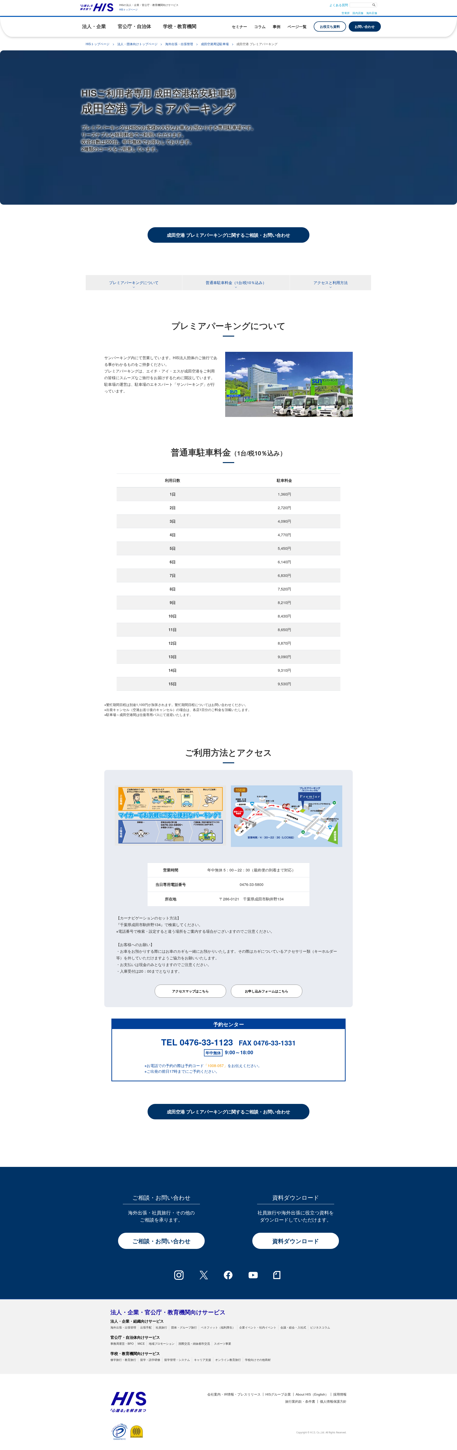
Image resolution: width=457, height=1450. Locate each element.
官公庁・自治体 (134, 26)
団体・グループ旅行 (184, 1327)
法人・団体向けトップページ (137, 44)
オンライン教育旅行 (228, 1360)
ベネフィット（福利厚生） (218, 1327)
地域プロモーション (161, 1343)
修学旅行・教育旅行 (123, 1360)
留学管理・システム (177, 1360)
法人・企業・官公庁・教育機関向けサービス (168, 1312)
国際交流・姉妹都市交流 (194, 1343)
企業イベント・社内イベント (257, 1327)
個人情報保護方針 (333, 1401)
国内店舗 (358, 13)
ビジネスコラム (320, 1327)
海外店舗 (371, 13)
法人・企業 (94, 26)
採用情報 (340, 1394)
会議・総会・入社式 (293, 1327)
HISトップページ (128, 9)
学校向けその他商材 (258, 1360)
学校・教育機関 (179, 26)
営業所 (346, 13)
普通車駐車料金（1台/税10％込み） (236, 282)
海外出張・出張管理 (179, 44)
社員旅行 (161, 1327)
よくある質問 (338, 5)
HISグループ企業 (278, 1394)
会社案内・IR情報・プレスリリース (234, 1394)
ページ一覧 (297, 26)
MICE (141, 1343)
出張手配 (146, 1327)
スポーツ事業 (222, 1343)
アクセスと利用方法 (330, 282)
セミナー (239, 26)
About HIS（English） (312, 1394)
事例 (276, 26)
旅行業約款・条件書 (300, 1401)
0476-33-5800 (251, 884)
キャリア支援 (202, 1360)
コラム (260, 26)
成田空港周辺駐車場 (215, 44)
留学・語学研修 (150, 1360)
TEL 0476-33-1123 (197, 1042)
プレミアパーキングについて (134, 282)
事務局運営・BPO (122, 1343)
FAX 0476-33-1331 (267, 1043)
